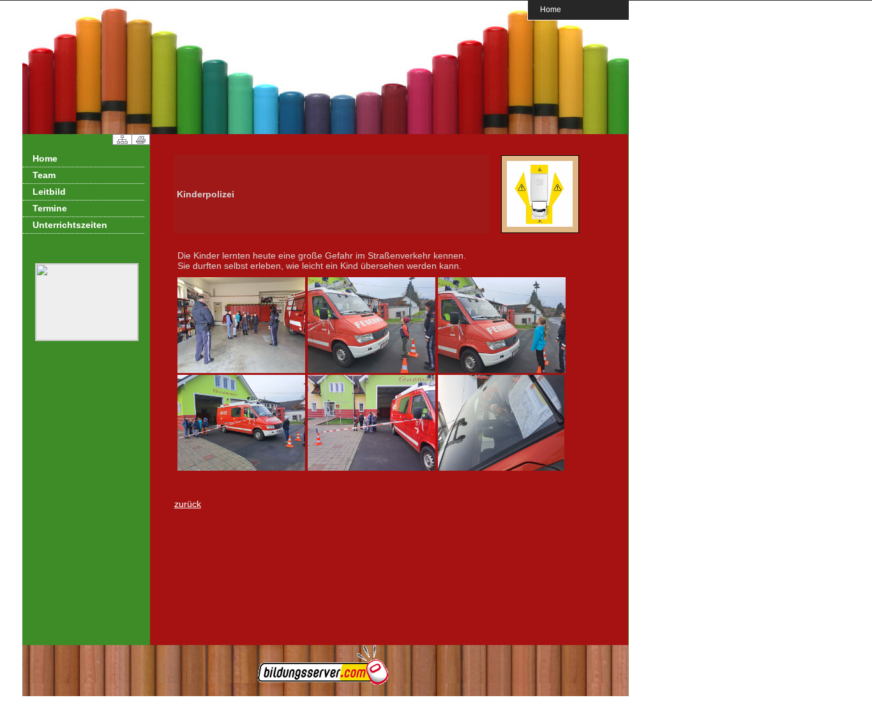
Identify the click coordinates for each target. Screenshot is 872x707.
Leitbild (49, 191)
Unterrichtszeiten (70, 225)
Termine (50, 208)
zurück (187, 504)
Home (550, 9)
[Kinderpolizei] (540, 230)
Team (44, 175)
